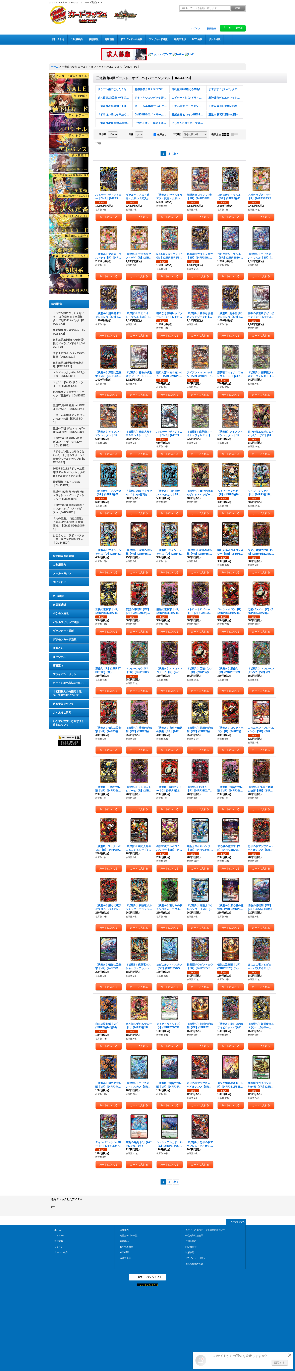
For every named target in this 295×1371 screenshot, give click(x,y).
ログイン (195, 28)
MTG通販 (58, 596)
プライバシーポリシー (66, 674)
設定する (279, 1362)
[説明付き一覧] (235, 134)
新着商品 (124, 1241)
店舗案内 (58, 665)
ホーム (57, 1230)
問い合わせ (59, 582)
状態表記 (58, 648)
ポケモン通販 (61, 613)
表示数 (103, 134)
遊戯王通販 (59, 604)
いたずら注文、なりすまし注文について (68, 723)
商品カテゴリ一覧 (128, 1235)
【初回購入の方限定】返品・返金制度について (67, 693)
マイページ (59, 1235)
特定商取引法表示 (63, 555)
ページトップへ (238, 1222)
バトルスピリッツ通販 (66, 622)
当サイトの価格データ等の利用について (205, 1230)
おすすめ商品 (126, 1247)
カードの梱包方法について (68, 682)
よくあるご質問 (62, 712)
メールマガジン (62, 573)
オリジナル (59, 656)
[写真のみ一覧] (226, 134)
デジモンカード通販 (64, 639)
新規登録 (211, 28)
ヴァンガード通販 (63, 630)
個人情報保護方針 (194, 1264)
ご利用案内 (59, 564)
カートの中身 (61, 1252)
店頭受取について (63, 703)
